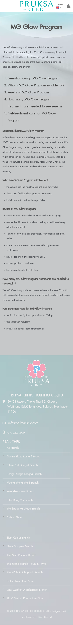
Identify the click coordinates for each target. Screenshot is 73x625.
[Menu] (5, 6)
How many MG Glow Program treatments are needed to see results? (35, 103)
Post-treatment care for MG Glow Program (32, 117)
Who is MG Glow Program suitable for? (36, 85)
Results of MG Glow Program (28, 92)
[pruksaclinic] (36, 6)
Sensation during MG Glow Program (33, 78)
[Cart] (68, 6)
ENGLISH (59, 4)
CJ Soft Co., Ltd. (44, 617)
